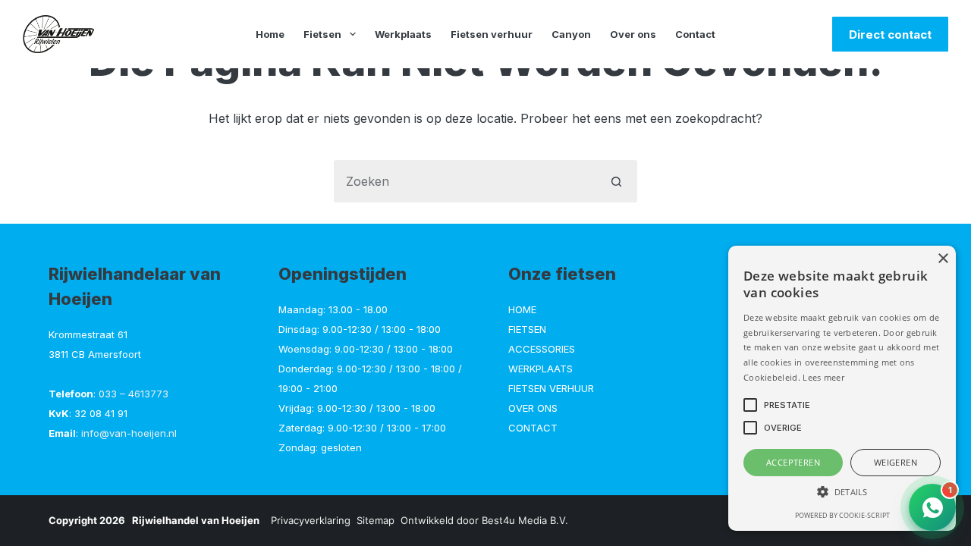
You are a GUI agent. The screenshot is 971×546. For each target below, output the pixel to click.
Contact (695, 34)
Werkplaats (403, 34)
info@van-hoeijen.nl (129, 433)
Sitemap (375, 520)
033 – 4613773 (133, 394)
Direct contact (890, 34)
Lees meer (823, 377)
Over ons (633, 34)
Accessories (541, 349)
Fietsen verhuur (492, 34)
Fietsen (322, 34)
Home (270, 34)
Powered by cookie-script (842, 515)
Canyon (571, 34)
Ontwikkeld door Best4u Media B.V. (484, 520)
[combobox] (465, 181)
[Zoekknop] (615, 181)
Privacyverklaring (310, 520)
